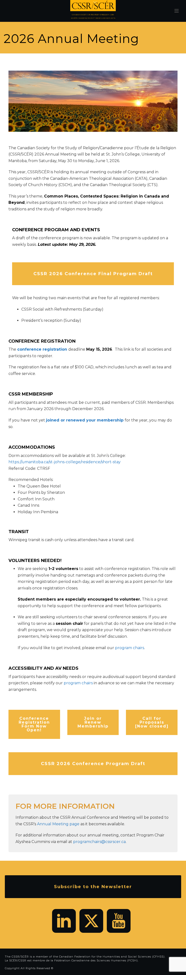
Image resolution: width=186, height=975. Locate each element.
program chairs (129, 647)
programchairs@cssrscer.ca (99, 841)
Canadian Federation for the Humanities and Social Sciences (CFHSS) (112, 956)
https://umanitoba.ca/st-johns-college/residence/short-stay (64, 462)
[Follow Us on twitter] (91, 921)
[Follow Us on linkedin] (64, 921)
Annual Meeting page (58, 824)
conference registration (42, 349)
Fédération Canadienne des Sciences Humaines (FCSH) (96, 960)
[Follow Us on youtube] (119, 921)
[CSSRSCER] (93, 11)
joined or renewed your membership (85, 420)
